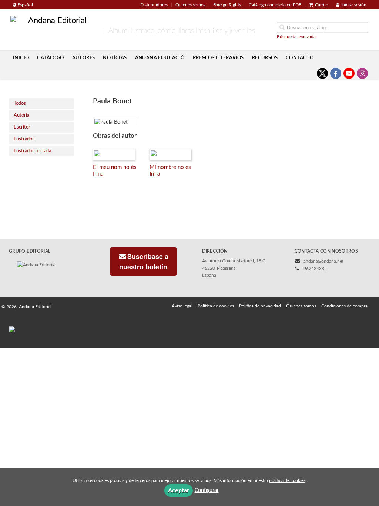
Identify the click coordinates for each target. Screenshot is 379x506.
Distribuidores (154, 5)
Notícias (115, 58)
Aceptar (178, 490)
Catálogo (50, 58)
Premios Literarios (218, 58)
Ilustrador (24, 139)
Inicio (21, 58)
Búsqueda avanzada (296, 36)
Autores (83, 58)
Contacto (299, 58)
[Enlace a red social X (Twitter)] (322, 73)
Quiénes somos (301, 306)
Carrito (321, 5)
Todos (20, 103)
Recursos (265, 58)
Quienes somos (190, 5)
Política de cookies (216, 306)
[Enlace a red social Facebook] (335, 73)
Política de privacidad (260, 306)
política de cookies (287, 480)
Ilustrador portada (32, 151)
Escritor (22, 127)
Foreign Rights (227, 5)
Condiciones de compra (344, 306)
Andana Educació (160, 58)
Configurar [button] (207, 490)
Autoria (21, 115)
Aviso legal (182, 306)
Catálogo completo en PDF (275, 5)
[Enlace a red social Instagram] (362, 73)
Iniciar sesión (353, 5)
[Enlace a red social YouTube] (349, 73)
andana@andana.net (323, 261)
